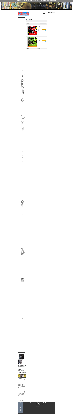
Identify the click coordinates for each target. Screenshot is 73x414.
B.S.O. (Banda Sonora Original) (23, 115)
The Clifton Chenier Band (22, 340)
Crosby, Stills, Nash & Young (23, 316)
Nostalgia (23, 391)
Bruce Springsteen (22, 202)
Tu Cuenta (44, 402)
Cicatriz (21, 282)
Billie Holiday (22, 155)
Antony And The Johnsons (22, 98)
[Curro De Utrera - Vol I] (32, 30)
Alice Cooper (22, 57)
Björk (21, 158)
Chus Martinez (22, 281)
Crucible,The (22, 318)
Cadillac (21, 213)
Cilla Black (22, 283)
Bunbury (21, 207)
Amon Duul (22, 66)
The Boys (22, 339)
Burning (21, 208)
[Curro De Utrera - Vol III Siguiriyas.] (32, 42)
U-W (20, 410)
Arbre (21, 99)
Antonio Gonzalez (22, 88)
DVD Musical (21, 392)
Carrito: (50, 12)
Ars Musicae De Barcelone (22, 101)
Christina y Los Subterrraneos (22, 278)
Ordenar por (38, 48)
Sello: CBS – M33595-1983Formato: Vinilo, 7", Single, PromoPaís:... (21, 370)
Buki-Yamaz (22, 206)
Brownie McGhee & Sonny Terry (22, 200)
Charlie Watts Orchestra (22, 254)
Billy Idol (21, 156)
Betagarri (22, 149)
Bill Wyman (22, 154)
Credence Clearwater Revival (23, 311)
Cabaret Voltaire (22, 212)
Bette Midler (22, 150)
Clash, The (22, 284)
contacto (43, 11)
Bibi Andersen (22, 152)
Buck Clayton (22, 204)
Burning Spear (22, 209)
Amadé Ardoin (22, 62)
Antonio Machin (22, 90)
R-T (20, 409)
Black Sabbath (22, 162)
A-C (30, 18)
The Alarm (22, 337)
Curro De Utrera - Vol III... (39, 38)
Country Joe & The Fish (22, 304)
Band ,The (22, 123)
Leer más (19, 367)
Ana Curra (22, 69)
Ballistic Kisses (22, 121)
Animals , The (22, 82)
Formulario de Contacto (31, 403)
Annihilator (22, 84)
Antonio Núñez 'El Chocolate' (22, 93)
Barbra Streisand (22, 129)
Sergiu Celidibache (22, 336)
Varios (19, 391)
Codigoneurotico (22, 288)
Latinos (19, 393)
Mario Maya (22, 335)
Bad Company (22, 119)
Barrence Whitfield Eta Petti (23, 133)
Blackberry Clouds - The (23, 163)
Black (21, 159)
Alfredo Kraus (22, 56)
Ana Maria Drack (22, 70)
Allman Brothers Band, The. (23, 59)
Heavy (19, 383)
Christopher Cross (22, 279)
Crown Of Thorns (22, 317)
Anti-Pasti (22, 86)
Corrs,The (22, 300)
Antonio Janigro (22, 89)
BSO (21, 383)
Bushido (21, 210)
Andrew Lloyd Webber (23, 76)
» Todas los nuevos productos (22, 372)
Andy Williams (22, 79)
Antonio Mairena (22, 91)
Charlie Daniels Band (23, 252)
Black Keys (22, 160)
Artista (28, 18)
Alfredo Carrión (22, 54)
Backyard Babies (22, 118)
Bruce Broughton (22, 201)
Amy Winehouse (22, 67)
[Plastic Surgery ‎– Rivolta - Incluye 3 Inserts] (21, 356)
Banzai (21, 126)
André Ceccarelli (22, 72)
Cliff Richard (22, 287)
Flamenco (22, 385)
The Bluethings (22, 338)
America (21, 65)
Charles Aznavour (22, 249)
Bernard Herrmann (22, 148)
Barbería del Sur (22, 128)
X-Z (20, 411)
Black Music (20, 387)
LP (18, 380)
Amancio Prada (22, 63)
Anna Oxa (22, 83)
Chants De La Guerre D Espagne (23, 248)
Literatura (22, 400)
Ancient (21, 71)
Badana (21, 120)
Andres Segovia (22, 75)
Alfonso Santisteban (23, 52)
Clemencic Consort (22, 286)
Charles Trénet (22, 251)
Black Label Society (23, 161)
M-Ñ (20, 407)
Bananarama (22, 122)
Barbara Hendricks (22, 127)
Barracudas (22, 132)
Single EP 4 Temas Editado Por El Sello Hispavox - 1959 (39, 29)
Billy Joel (22, 157)
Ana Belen (22, 68)
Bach (21, 116)
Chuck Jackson (22, 280)
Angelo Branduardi (22, 81)
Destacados (20, 399)
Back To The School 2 (23, 117)
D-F (20, 404)
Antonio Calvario (22, 87)
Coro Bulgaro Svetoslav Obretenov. (23, 299)
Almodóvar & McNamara (22, 61)
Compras (44, 403)
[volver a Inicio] (26, 18)
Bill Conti (21, 153)
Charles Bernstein (22, 250)
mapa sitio (46, 11)
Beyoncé (22, 151)
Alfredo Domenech (22, 55)
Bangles (21, 124)
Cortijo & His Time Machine (22, 301)
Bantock (21, 125)
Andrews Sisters (22, 77)
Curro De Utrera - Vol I (39, 26)
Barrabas (22, 131)
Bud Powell (22, 205)
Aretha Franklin (22, 100)
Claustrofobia (22, 285)
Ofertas (19, 400)
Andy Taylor (22, 78)
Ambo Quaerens (22, 64)
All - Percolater (22, 58)
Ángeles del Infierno (23, 80)
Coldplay (22, 289)
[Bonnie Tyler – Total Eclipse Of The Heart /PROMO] (20, 361)
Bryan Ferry (22, 203)
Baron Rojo (22, 130)
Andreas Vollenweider (23, 74)
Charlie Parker (22, 253)
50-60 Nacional (22, 395)
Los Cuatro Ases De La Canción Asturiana (23, 334)
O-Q (20, 408)
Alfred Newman (22, 53)
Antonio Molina (22, 92)
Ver (45, 30)
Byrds (21, 211)
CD (24, 379)
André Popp (22, 73)
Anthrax (21, 85)
